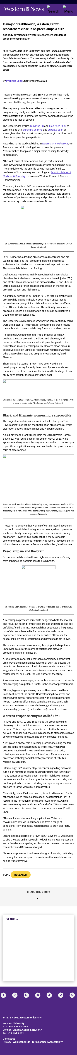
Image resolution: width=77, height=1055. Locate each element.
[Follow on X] (60, 995)
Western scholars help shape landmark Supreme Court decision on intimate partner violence (38, 953)
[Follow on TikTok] (49, 995)
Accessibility (55, 1041)
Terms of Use (39, 1041)
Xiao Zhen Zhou (57, 126)
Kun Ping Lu (37, 126)
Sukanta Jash (55, 129)
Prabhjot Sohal (14, 80)
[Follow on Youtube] (38, 995)
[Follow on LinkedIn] (26, 995)
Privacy (7, 1041)
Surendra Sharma (32, 129)
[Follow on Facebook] (3, 995)
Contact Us (9, 1038)
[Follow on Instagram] (15, 995)
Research (20, 874)
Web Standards (21, 1041)
